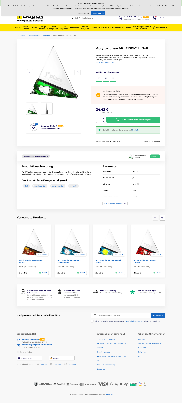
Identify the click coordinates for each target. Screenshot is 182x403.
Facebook (58, 364)
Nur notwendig (83, 13)
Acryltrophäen (34, 35)
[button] (77, 72)
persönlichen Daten (134, 321)
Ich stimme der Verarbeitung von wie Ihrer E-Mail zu (127, 321)
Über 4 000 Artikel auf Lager (112, 293)
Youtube (43, 364)
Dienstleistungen (104, 352)
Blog (140, 356)
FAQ (98, 360)
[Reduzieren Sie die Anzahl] (103, 121)
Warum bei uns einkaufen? (149, 343)
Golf (26, 186)
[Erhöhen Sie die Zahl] (103, 118)
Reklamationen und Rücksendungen (112, 343)
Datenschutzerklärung (106, 365)
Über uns (142, 348)
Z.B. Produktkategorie (84, 18)
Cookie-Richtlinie (65, 8)
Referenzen (101, 369)
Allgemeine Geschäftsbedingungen (111, 356)
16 (99, 78)
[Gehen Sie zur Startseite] (31, 18)
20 (113, 78)
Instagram (72, 364)
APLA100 (46, 35)
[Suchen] (72, 18)
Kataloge (142, 352)
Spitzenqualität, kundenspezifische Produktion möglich (72, 295)
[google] (143, 384)
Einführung (21, 35)
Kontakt (100, 348)
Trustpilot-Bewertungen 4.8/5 (149, 293)
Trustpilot (135, 130)
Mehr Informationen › (105, 62)
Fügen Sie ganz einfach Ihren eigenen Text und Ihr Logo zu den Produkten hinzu (39, 297)
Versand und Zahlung (106, 339)
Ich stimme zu (98, 13)
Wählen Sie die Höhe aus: (107, 72)
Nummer (99, 120)
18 (106, 78)
